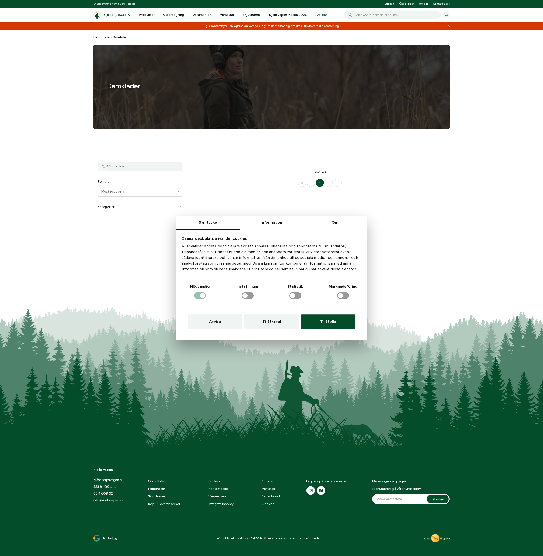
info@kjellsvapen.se (108, 535)
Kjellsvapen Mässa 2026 (288, 15)
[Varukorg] (446, 14)
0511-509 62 (103, 528)
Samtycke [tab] (208, 222)
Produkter (147, 15)
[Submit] (349, 15)
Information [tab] (271, 222)
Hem (96, 37)
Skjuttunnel (251, 15)
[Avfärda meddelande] (448, 26)
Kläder (106, 37)
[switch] (248, 295)
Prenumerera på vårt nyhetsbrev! (397, 524)
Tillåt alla (328, 321)
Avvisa (215, 321)
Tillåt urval (271, 321)
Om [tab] (335, 222)
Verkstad (227, 15)
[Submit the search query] (102, 201)
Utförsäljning (173, 15)
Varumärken (202, 15)
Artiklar (321, 15)
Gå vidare (437, 534)
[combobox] (392, 15)
